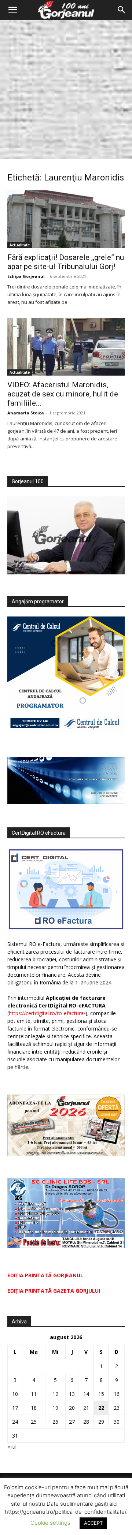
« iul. (12, 1446)
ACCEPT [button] (93, 1523)
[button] (12, 10)
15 (101, 1393)
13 (72, 1393)
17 (15, 1407)
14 (86, 1393)
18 (34, 1407)
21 (86, 1407)
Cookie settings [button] (50, 1522)
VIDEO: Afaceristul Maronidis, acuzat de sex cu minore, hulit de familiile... (62, 393)
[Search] (121, 10)
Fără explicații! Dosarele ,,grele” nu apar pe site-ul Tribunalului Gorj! (65, 262)
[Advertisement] (66, 89)
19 (55, 1407)
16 (117, 1393)
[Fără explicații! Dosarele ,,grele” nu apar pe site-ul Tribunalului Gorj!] (66, 219)
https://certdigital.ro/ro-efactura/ (47, 1013)
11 (34, 1393)
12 (55, 1393)
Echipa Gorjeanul (26, 276)
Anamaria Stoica (25, 413)
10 (15, 1393)
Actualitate (20, 244)
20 (72, 1407)
